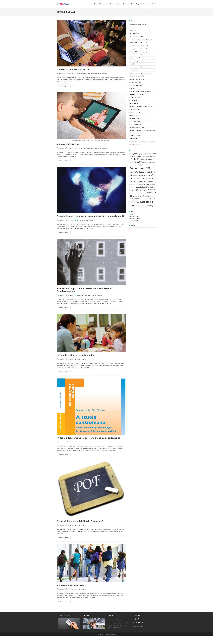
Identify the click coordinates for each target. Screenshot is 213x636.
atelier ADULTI (133, 33)
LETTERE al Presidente (135, 85)
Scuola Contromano (81, 359)
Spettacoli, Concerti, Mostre (136, 127)
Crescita (145, 172)
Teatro (149, 206)
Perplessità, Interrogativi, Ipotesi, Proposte (140, 106)
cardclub (146, 162)
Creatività (134, 172)
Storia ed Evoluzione (134, 135)
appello (143, 156)
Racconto (149, 196)
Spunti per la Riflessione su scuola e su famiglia (142, 130)
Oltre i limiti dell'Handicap (136, 94)
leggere (143, 190)
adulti (144, 154)
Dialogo (136, 175)
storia (142, 206)
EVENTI (89, 295)
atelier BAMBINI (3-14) (135, 36)
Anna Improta (135, 156)
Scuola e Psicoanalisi (135, 124)
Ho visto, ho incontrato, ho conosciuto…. (140, 73)
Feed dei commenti (134, 218)
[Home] (141, 12)
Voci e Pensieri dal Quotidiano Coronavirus (97, 73)
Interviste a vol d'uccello (135, 79)
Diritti (142, 175)
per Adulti (132, 100)
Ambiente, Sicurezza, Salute (137, 24)
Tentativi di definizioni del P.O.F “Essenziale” (80, 521)
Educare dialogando (135, 61)
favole (152, 182)
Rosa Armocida (137, 202)
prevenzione (138, 196)
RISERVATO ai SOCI (134, 118)
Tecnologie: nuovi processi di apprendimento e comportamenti (90, 216)
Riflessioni (132, 115)
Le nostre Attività (133, 82)
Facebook (142, 626)
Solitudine (137, 206)
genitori (142, 184)
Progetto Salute (133, 112)
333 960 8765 (139, 622)
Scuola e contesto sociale (70, 585)
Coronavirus (139, 168)
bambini (137, 162)
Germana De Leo (140, 187)
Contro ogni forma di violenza (137, 49)
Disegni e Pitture (133, 58)
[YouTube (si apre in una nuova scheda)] (155, 3)
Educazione (137, 178)
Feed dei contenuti (134, 216)
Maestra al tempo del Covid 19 (73, 69)
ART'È (130, 27)
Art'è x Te (131, 30)
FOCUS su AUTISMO (97, 295)
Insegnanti (133, 190)
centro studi (138, 165)
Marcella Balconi (135, 193)
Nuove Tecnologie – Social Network (139, 91)
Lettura (151, 190)
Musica (145, 193)
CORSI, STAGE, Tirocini (82, 295)
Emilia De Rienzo (141, 182)
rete (153, 199)
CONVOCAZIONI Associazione (137, 52)
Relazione (134, 199)
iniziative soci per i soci (135, 76)
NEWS (131, 88)
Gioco (151, 187)
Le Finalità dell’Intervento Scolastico (76, 355)
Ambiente (151, 154)
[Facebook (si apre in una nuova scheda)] (152, 3)
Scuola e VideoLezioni (68, 144)
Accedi (131, 214)
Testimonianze (133, 138)
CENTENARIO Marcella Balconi (137, 43)
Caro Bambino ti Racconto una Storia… (139, 40)
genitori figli (132, 70)
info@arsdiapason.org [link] (139, 619)
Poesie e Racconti (134, 109)
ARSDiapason (61, 73)
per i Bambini (133, 103)
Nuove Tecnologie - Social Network (85, 220)
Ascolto (145, 159)
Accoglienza (135, 154)
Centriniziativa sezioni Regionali (138, 46)
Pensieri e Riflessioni (81, 73)
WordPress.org (133, 220)
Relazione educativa (145, 199)
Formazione (134, 184)
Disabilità (150, 175)
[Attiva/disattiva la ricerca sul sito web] (148, 4)
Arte (136, 159)
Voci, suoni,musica (134, 145)
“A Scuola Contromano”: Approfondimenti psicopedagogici (88, 438)
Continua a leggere (64, 86)
